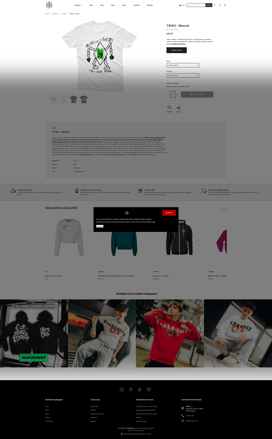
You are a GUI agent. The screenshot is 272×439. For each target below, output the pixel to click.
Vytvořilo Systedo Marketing (130, 434)
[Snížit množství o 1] (168, 95)
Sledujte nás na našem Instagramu (136, 294)
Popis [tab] (54, 128)
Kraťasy (47, 418)
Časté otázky (94, 406)
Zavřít (210, 116)
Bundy (47, 414)
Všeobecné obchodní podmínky (145, 410)
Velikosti (93, 410)
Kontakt (138, 418)
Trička (75, 161)
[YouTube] (149, 389)
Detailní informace (178, 44)
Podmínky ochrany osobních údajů (146, 406)
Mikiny (47, 410)
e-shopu (157, 138)
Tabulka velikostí (176, 50)
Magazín (93, 421)
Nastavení (100, 226)
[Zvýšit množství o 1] (178, 95)
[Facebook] (131, 389)
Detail (79, 273)
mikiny (160, 140)
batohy (65, 142)
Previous (223, 210)
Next (226, 210)
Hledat (209, 5)
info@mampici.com (192, 421)
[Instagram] (122, 389)
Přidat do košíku (199, 94)
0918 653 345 (190, 416)
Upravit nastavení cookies (136, 430)
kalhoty (59, 142)
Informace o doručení (97, 414)
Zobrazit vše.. (49, 421)
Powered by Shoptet (145, 434)
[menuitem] (80, 5)
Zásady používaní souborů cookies (146, 414)
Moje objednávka (141, 421)
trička (155, 140)
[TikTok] (140, 389)
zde (153, 222)
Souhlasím (169, 213)
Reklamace (94, 418)
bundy (54, 142)
